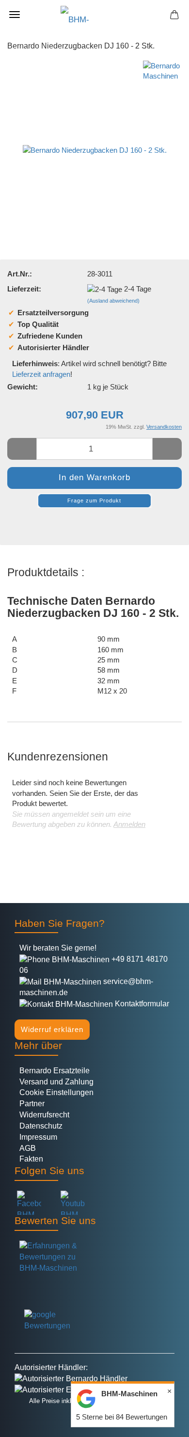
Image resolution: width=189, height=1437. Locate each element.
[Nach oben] (26, 1422)
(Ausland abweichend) (113, 301)
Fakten (31, 1159)
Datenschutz (41, 1126)
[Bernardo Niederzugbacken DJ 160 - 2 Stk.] (95, 133)
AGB (27, 1148)
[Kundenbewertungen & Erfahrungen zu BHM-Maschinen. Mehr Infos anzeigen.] (94, 1267)
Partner (32, 1103)
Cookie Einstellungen (56, 1092)
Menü (14, 14)
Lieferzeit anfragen (41, 374)
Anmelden (129, 824)
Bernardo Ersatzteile (54, 1070)
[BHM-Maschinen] (94, 14)
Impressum (38, 1137)
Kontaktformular (141, 1004)
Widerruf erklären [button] (52, 1029)
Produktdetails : (45, 572)
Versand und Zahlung (56, 1082)
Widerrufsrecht (44, 1115)
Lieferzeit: (24, 289)
